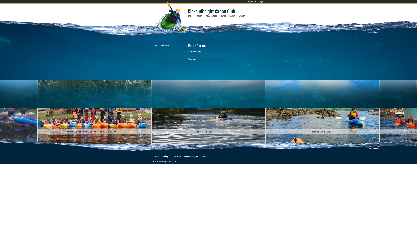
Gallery (242, 16)
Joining (199, 16)
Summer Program (228, 16)
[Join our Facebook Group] (261, 2)
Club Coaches (211, 16)
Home (190, 16)
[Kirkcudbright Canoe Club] (194, 32)
